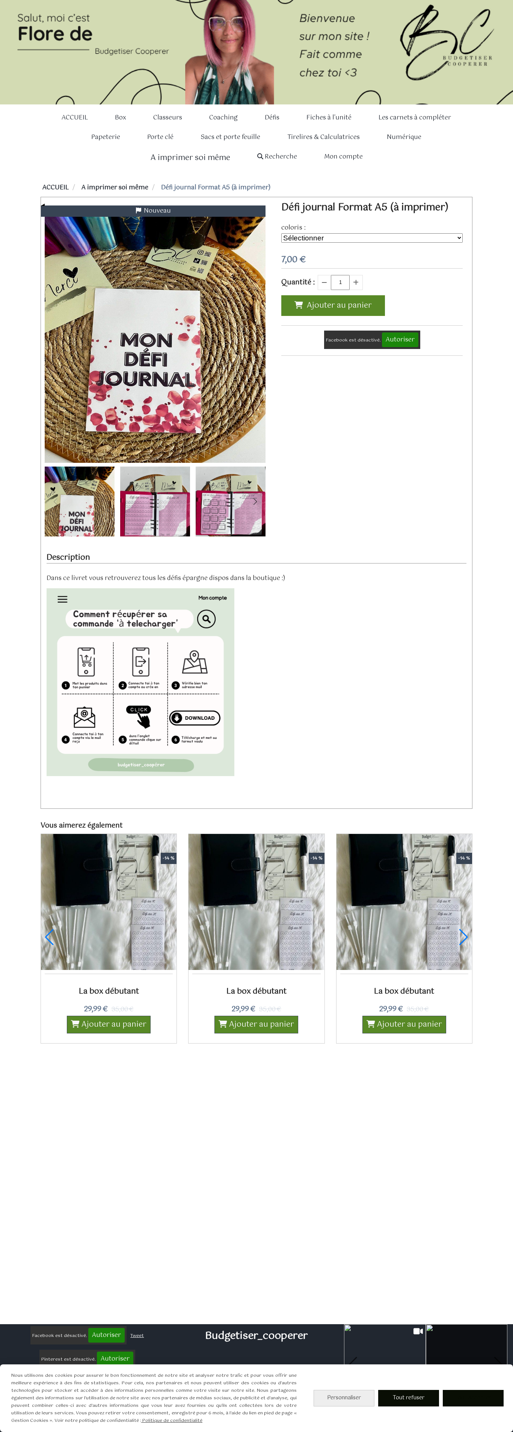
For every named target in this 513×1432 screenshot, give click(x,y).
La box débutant (109, 991)
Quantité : (298, 282)
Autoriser (400, 340)
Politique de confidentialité (171, 1420)
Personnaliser (344, 1397)
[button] (255, 501)
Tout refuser (408, 1397)
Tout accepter (473, 1397)
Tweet (137, 1335)
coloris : (293, 227)
